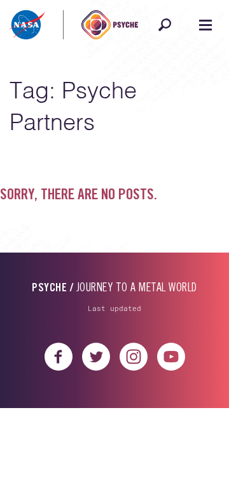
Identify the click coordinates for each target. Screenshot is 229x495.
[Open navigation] (205, 25)
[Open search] (165, 25)
